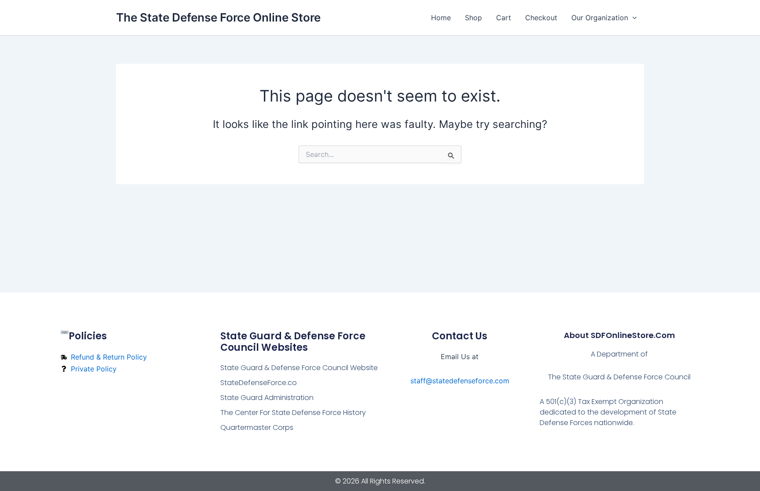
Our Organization (599, 17)
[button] (632, 17)
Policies (88, 336)
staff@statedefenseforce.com (459, 380)
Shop (473, 17)
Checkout (541, 17)
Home (441, 17)
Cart (503, 17)
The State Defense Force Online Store (218, 17)
